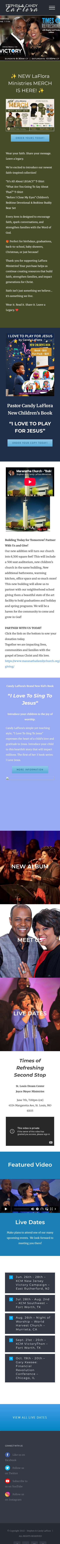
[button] (30, 1283)
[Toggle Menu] (52, 8)
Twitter (13, 1473)
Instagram (15, 1499)
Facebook (10, 1460)
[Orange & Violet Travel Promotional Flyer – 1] (30, 334)
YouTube (17, 1486)
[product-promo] (30, 100)
